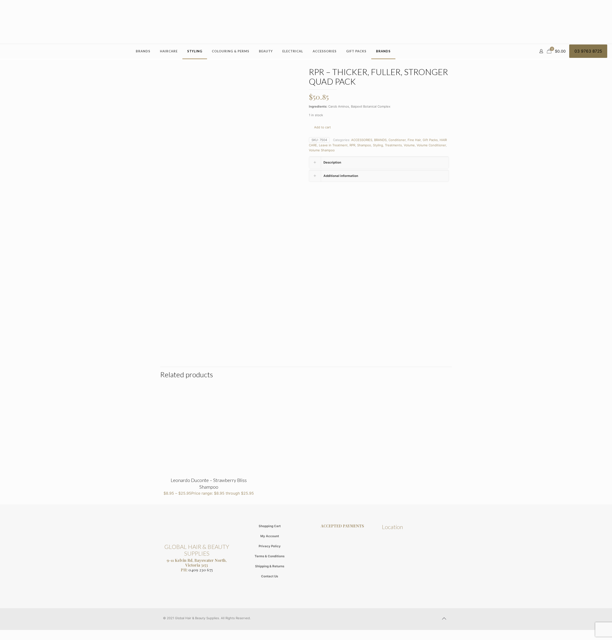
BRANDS (380, 140)
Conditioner (397, 140)
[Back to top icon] (444, 618)
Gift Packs (430, 140)
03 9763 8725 (588, 51)
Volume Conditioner (431, 145)
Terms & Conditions (269, 556)
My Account (269, 536)
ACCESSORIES (361, 140)
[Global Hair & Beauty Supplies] (306, 22)
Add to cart (322, 127)
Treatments (393, 145)
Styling (378, 145)
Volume (409, 145)
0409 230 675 (200, 569)
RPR (352, 145)
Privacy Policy (270, 546)
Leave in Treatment (333, 145)
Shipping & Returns (269, 566)
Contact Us (269, 576)
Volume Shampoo (322, 150)
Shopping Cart (270, 526)
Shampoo (364, 145)
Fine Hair (414, 140)
